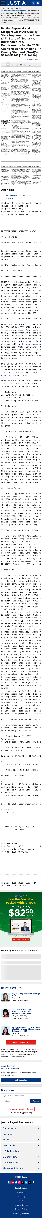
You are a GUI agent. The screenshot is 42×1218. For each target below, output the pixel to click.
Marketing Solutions (13, 1168)
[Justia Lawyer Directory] (33, 1182)
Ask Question (21, 1080)
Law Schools (9, 1145)
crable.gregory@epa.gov (14, 375)
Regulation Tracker (14, 8)
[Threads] (22, 1182)
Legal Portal (21, 1192)
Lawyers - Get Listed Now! (21, 1109)
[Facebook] (16, 1182)
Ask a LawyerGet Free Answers (10, 1067)
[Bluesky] (26, 1182)
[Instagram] (19, 1182)
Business (7, 1139)
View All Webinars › (21, 1042)
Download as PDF (33, 59)
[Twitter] (29, 1182)
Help (21, 1201)
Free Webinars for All (12, 988)
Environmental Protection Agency (13, 11)
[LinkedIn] (9, 1182)
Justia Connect (21, 1188)
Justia (3, 8)
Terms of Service (21, 1205)
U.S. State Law (10, 1156)
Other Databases (11, 1162)
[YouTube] (12, 1182)
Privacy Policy (21, 1209)
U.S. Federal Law (11, 1151)
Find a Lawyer (8, 1090)
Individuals (8, 1134)
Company (21, 1197)
